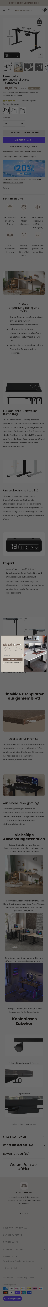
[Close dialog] (45, 637)
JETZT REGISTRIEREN (12, 659)
